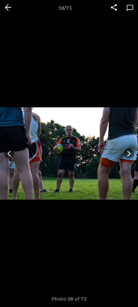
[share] (114, 8)
